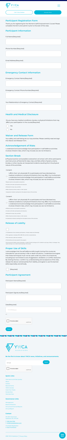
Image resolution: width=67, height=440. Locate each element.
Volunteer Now (10, 394)
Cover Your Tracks (10, 390)
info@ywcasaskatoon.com (14, 423)
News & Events (10, 385)
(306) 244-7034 (11, 421)
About (7, 381)
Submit (9, 329)
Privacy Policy (23, 436)
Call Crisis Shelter (19, 12)
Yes (11, 126)
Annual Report (10, 408)
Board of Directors (11, 404)
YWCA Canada (10, 387)
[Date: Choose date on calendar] (6, 314)
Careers (8, 383)
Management (9, 402)
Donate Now (48, 12)
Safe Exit (62, 435)
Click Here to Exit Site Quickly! (14, 379)
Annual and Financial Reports (14, 406)
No (11, 129)
